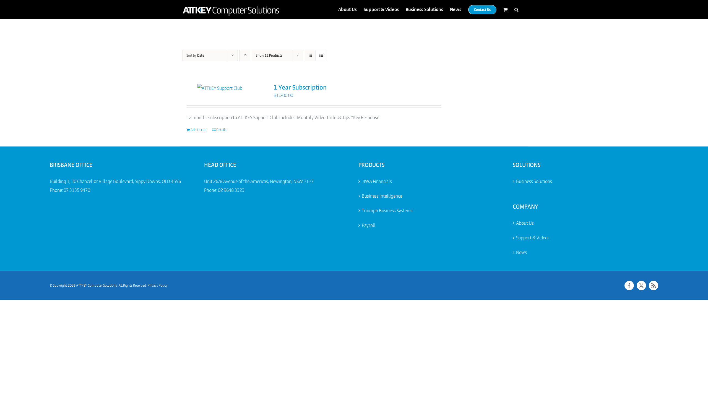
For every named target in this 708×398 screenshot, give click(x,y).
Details (221, 130)
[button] (516, 9)
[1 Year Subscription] (220, 88)
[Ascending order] (245, 55)
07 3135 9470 (77, 190)
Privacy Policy (158, 285)
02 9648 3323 (231, 190)
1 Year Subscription (300, 87)
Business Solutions (534, 181)
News (521, 252)
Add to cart (199, 130)
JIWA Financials (377, 181)
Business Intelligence (382, 196)
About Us (525, 223)
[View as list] (321, 55)
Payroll (369, 225)
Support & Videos (533, 237)
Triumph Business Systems (387, 210)
